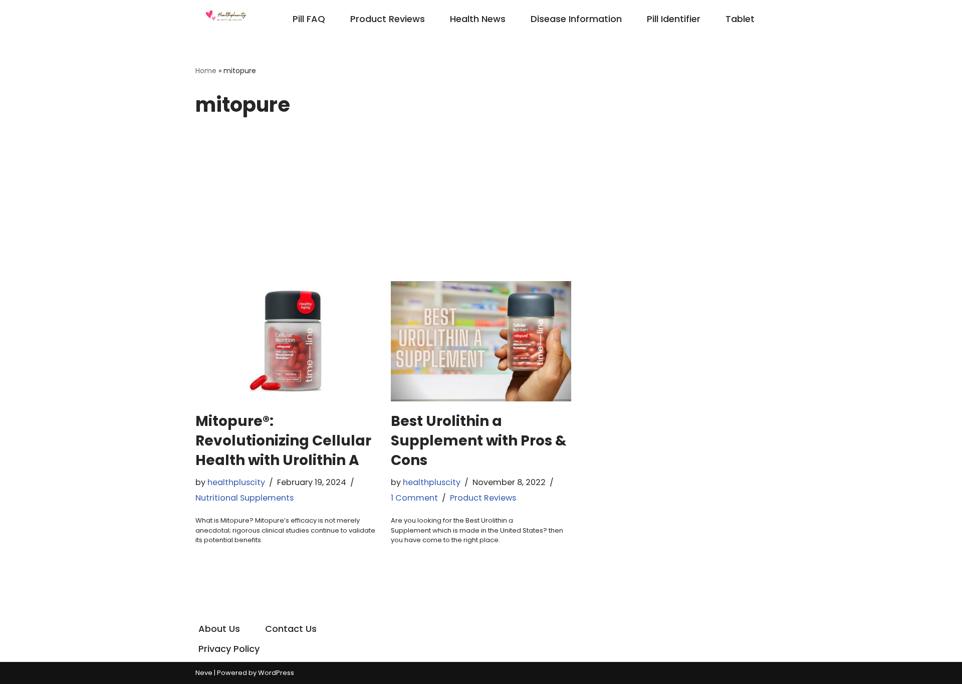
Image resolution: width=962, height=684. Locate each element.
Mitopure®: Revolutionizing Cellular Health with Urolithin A (283, 440)
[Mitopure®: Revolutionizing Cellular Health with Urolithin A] (285, 341)
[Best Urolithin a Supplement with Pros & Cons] (481, 341)
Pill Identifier (673, 19)
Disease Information (576, 19)
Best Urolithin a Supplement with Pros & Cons (479, 440)
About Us (219, 628)
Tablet (740, 19)
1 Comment (414, 498)
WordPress (276, 672)
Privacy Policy (229, 648)
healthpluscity (236, 482)
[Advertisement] (481, 206)
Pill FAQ (309, 19)
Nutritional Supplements (244, 498)
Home (205, 71)
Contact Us (291, 628)
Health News (478, 19)
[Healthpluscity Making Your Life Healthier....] (225, 16)
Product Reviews (387, 19)
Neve (203, 672)
